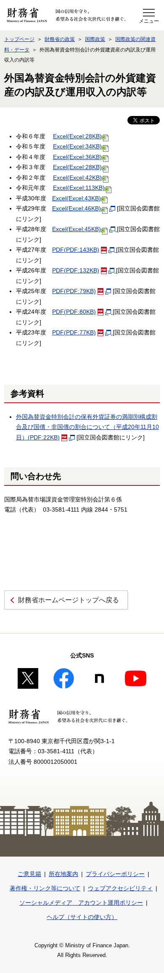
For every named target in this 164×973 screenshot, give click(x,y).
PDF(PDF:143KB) (75, 249)
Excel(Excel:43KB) (76, 198)
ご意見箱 (29, 874)
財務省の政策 (60, 39)
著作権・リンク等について (45, 888)
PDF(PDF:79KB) (74, 291)
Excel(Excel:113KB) (79, 187)
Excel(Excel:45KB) (76, 229)
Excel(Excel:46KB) (76, 208)
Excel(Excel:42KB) (77, 177)
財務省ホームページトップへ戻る (68, 600)
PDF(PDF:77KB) (74, 332)
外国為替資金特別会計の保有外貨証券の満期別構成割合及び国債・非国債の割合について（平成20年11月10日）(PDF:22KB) (87, 427)
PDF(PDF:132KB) (75, 270)
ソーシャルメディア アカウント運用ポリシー (81, 902)
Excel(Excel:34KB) (77, 146)
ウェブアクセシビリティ (120, 888)
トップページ (19, 39)
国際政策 (95, 39)
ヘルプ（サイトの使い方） (82, 917)
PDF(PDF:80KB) (74, 311)
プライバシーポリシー (115, 874)
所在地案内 (63, 874)
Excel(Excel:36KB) (77, 157)
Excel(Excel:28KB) (77, 136)
